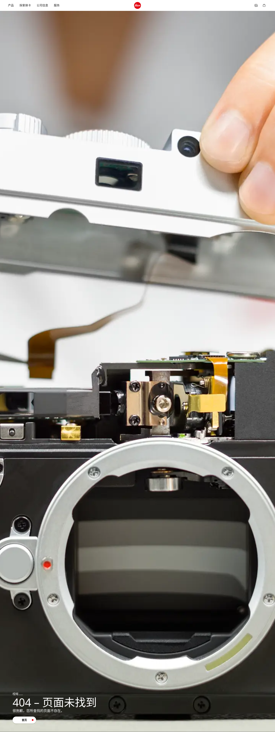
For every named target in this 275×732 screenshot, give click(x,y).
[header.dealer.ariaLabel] (256, 5)
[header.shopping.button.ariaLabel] (264, 5)
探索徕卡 (25, 5)
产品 (11, 5)
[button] (24, 720)
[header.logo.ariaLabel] (137, 5)
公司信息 (42, 5)
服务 (57, 5)
